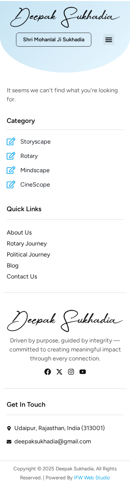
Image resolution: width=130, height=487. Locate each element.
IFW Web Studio (91, 478)
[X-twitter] (59, 371)
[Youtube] (82, 371)
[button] (108, 39)
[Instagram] (71, 371)
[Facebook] (47, 371)
